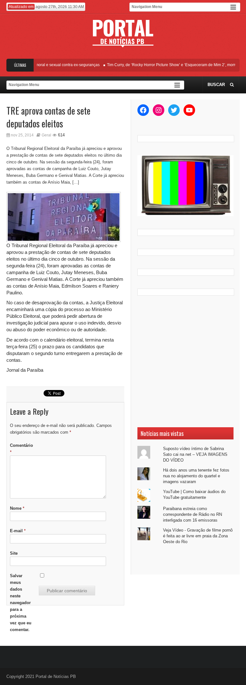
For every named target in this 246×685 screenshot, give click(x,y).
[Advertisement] (185, 361)
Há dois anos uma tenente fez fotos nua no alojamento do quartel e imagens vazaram (196, 476)
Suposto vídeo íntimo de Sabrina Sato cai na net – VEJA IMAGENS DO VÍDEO (195, 454)
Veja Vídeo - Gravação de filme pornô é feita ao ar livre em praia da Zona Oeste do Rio (198, 536)
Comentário (21, 449)
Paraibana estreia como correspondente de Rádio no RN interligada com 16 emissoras (192, 514)
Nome (17, 508)
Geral (46, 135)
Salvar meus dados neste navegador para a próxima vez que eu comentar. (20, 602)
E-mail (18, 530)
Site (14, 553)
